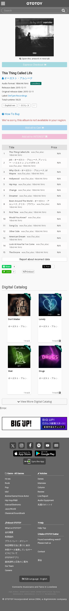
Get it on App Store (22, 453)
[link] (34, 64)
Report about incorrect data (34, 259)
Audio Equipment (46, 500)
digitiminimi (50, 599)
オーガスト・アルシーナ (18, 78)
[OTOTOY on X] (13, 445)
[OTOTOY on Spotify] (39, 445)
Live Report (43, 496)
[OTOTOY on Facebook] (30, 445)
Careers (8, 570)
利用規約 (9, 537)
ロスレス (25, 105)
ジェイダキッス (32, 162)
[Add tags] (34, 105)
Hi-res (7, 479)
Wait (10, 371)
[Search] (65, 10)
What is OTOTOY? (13, 528)
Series (40, 479)
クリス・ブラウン (26, 204)
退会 (40, 560)
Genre (10, 473)
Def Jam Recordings (17, 95)
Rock (7, 483)
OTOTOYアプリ (12, 557)
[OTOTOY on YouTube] (47, 445)
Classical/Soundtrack (15, 513)
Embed (30, 271)
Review (41, 492)
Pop (7, 487)
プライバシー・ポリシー (16, 541)
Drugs (42, 371)
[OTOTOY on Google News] (56, 445)
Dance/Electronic (13, 504)
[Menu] (3, 3)
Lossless (36, 83)
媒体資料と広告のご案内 (16, 562)
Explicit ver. (10, 105)
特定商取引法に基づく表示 (17, 545)
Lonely (42, 319)
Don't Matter (14, 319)
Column (41, 487)
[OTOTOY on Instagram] (21, 445)
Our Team (9, 566)
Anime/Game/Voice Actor (17, 496)
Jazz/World (10, 509)
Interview (42, 483)
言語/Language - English (35, 578)
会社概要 (9, 532)
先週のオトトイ (45, 504)
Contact (41, 551)
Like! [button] (8, 271)
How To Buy (12, 114)
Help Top (42, 528)
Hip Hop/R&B (11, 500)
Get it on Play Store (45, 453)
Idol (7, 492)
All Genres (19, 473)
